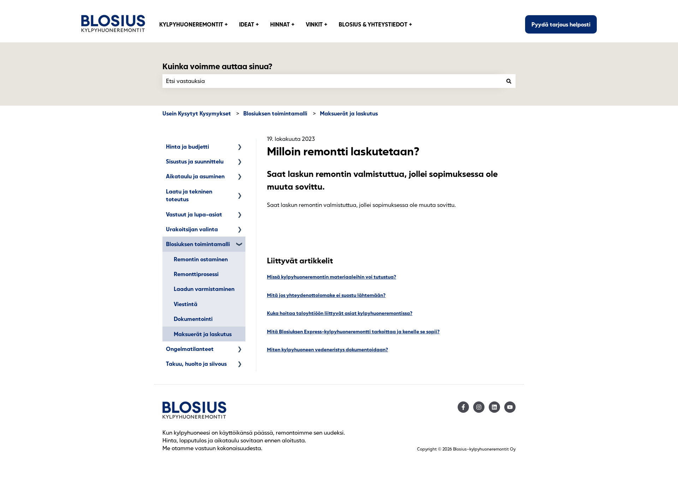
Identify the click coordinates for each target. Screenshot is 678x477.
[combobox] (332, 81)
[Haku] (509, 81)
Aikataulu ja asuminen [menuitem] (195, 176)
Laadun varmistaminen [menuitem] (204, 288)
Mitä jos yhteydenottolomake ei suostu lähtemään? (326, 295)
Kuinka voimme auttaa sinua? (217, 66)
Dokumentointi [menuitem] (193, 318)
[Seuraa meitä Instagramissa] (478, 407)
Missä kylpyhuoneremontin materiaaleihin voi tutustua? (331, 277)
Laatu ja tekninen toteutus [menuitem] (189, 195)
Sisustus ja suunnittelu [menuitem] (195, 161)
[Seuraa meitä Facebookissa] (463, 407)
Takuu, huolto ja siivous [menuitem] (196, 363)
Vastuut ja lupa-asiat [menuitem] (194, 214)
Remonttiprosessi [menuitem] (196, 273)
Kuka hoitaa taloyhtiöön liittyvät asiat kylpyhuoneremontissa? (339, 313)
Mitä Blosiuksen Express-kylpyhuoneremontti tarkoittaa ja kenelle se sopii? (353, 331)
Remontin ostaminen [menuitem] (201, 259)
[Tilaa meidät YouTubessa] (510, 407)
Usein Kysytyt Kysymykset (196, 113)
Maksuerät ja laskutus (349, 113)
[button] (239, 147)
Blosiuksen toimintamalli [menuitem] (198, 243)
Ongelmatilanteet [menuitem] (190, 348)
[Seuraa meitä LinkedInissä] (494, 407)
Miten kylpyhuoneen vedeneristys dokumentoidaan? (327, 349)
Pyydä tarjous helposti (560, 24)
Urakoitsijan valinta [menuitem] (192, 229)
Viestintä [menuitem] (185, 303)
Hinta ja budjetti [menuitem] (187, 146)
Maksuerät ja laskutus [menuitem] (203, 333)
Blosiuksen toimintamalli (275, 113)
